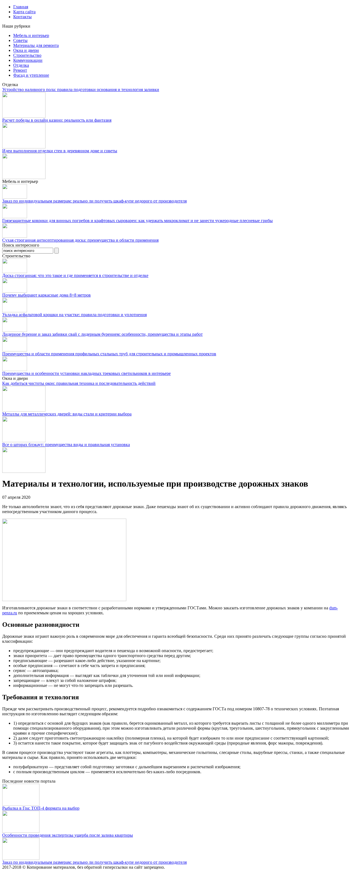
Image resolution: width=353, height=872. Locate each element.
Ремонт (20, 70)
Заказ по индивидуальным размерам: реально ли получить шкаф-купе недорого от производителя (94, 201)
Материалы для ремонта (36, 45)
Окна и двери (26, 50)
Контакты (22, 16)
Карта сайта (24, 11)
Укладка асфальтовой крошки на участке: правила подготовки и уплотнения (74, 314)
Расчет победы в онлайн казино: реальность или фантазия (56, 120)
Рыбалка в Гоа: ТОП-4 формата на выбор (40, 808)
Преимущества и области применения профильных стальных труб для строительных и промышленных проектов (109, 353)
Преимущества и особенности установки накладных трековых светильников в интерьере (86, 373)
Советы (20, 40)
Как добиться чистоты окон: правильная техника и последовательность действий (79, 383)
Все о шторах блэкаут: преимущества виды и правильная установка (66, 444)
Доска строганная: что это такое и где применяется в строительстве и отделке (75, 275)
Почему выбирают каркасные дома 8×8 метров (46, 295)
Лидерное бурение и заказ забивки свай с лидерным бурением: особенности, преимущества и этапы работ (102, 334)
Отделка (21, 65)
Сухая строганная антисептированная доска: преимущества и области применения (80, 240)
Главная (20, 6)
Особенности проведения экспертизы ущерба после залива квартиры (67, 835)
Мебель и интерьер (31, 35)
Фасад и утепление (31, 75)
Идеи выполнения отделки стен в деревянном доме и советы (59, 150)
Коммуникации (27, 60)
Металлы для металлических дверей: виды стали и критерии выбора (67, 414)
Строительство (27, 55)
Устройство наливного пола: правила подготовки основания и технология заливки (80, 89)
